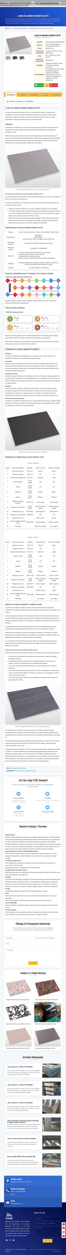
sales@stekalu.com (16, 1203)
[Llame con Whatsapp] (6, 1240)
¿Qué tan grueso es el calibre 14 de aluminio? (20, 1103)
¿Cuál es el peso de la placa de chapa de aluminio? (21, 1139)
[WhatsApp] (64, 1224)
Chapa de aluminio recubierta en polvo (25, 771)
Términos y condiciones (35, 1249)
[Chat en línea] (46, 85)
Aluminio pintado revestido (20, 28)
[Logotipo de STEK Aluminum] (33, 3)
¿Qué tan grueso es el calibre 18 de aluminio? (20, 1067)
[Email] (64, 1236)
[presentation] (7, 44)
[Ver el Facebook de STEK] (10, 1240)
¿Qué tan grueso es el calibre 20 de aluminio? (20, 1085)
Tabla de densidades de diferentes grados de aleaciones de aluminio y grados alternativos (23, 1121)
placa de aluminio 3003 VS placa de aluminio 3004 (21, 1156)
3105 (39, 248)
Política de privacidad (47, 1249)
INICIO (9, 28)
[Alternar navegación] (60, 3)
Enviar (33, 963)
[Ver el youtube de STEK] (13, 1240)
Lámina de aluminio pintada (18, 768)
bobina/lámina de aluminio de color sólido (41, 28)
